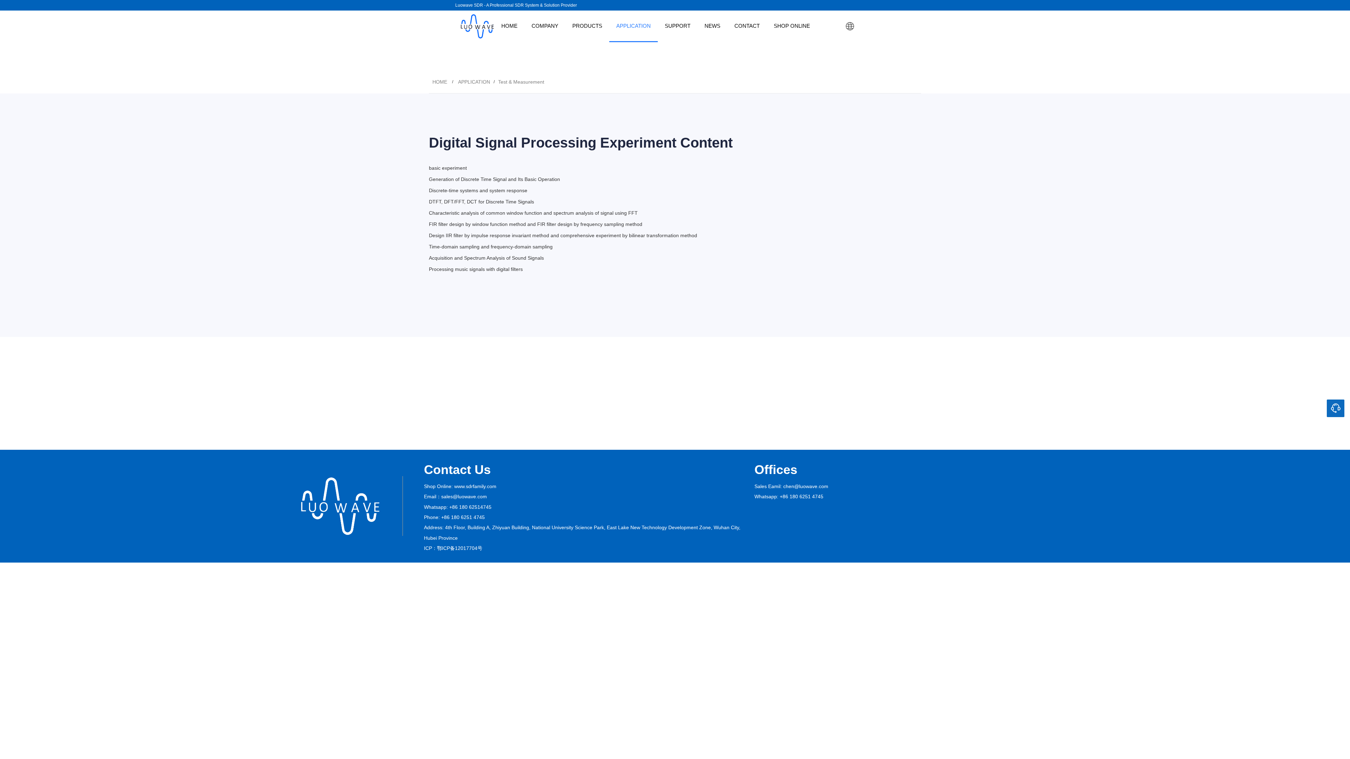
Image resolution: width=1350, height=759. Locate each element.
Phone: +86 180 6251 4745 (454, 517)
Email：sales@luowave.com (455, 496)
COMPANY (545, 26)
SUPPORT (677, 26)
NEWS (712, 26)
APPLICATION (633, 26)
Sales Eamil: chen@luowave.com (791, 486)
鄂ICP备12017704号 (459, 548)
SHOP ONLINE (792, 26)
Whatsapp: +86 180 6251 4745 (788, 496)
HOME (509, 26)
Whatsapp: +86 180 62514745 (457, 507)
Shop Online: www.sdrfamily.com (460, 486)
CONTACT (747, 26)
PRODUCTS (587, 26)
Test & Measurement (521, 82)
